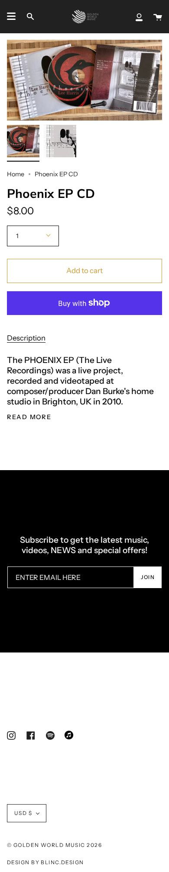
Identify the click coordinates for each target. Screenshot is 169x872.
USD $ (23, 813)
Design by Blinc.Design (45, 862)
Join (148, 577)
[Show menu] (11, 16)
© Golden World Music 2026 (54, 845)
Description (26, 338)
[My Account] (139, 16)
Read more (29, 417)
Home (15, 174)
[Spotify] (50, 736)
